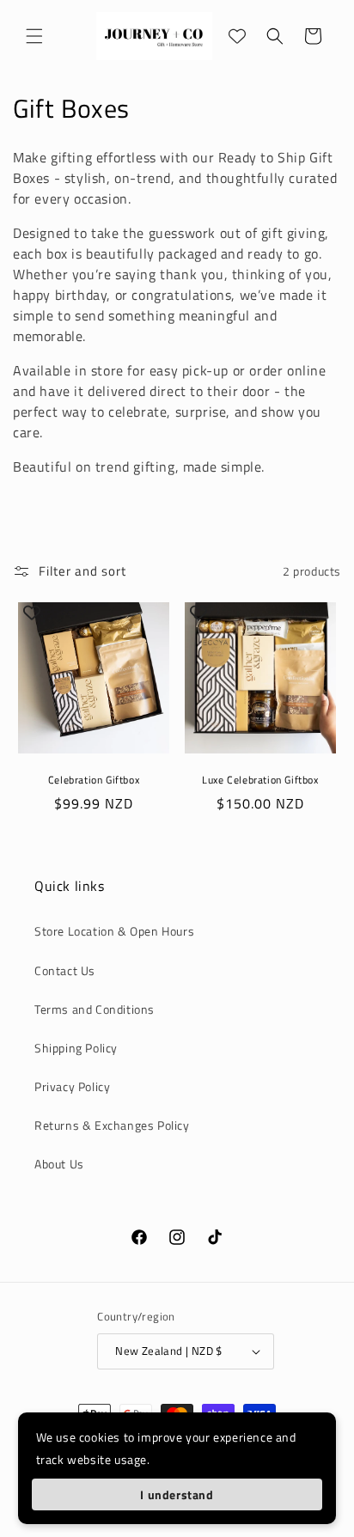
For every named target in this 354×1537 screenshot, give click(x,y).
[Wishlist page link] (237, 36)
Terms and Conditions (94, 1009)
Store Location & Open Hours (114, 931)
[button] (34, 36)
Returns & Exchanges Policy (112, 1125)
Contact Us (64, 970)
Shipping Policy (76, 1048)
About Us (59, 1164)
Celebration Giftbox (93, 780)
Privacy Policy (72, 1086)
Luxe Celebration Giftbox (260, 780)
